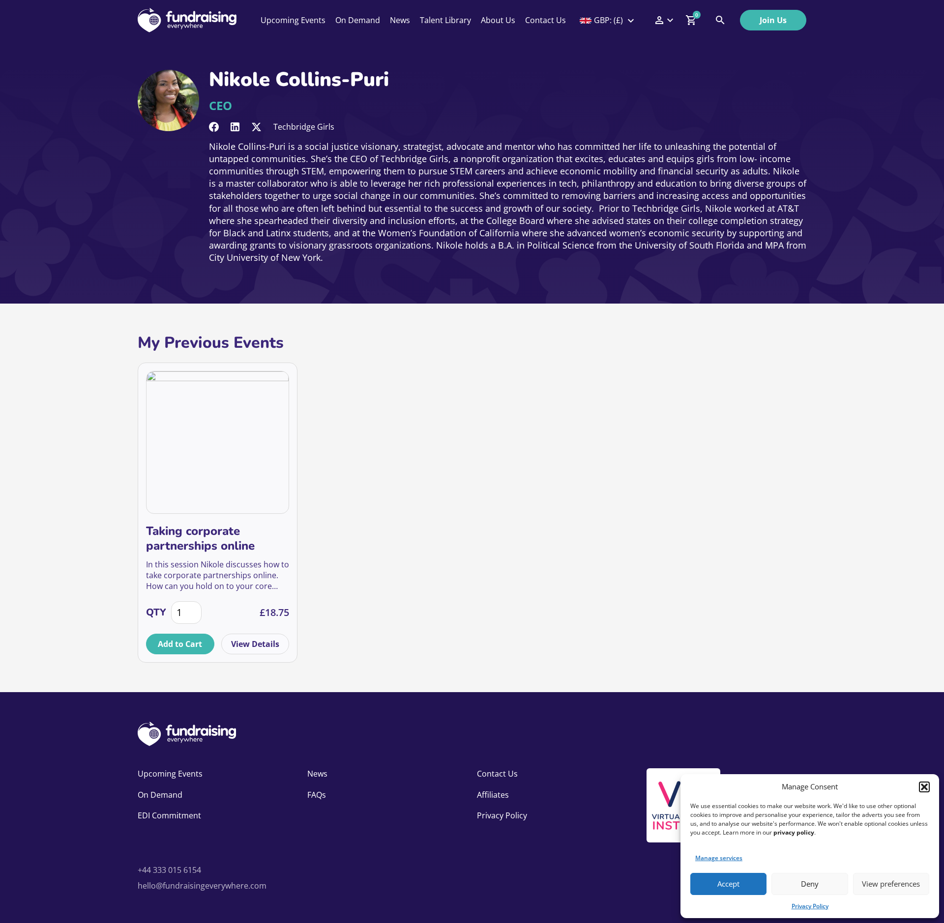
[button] (924, 787)
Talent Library (445, 20)
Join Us (773, 20)
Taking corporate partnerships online (200, 538)
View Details (255, 644)
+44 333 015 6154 (169, 870)
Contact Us (545, 20)
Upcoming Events (293, 20)
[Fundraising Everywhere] (187, 20)
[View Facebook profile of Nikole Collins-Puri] (214, 127)
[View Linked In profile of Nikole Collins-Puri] (235, 127)
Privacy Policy (810, 906)
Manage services (718, 858)
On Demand (357, 20)
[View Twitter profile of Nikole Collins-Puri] (256, 127)
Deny (810, 884)
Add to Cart (180, 644)
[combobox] (608, 20)
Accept (728, 884)
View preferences (891, 884)
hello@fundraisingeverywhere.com (202, 885)
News (400, 20)
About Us (498, 20)
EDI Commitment (169, 815)
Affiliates (493, 794)
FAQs (316, 794)
